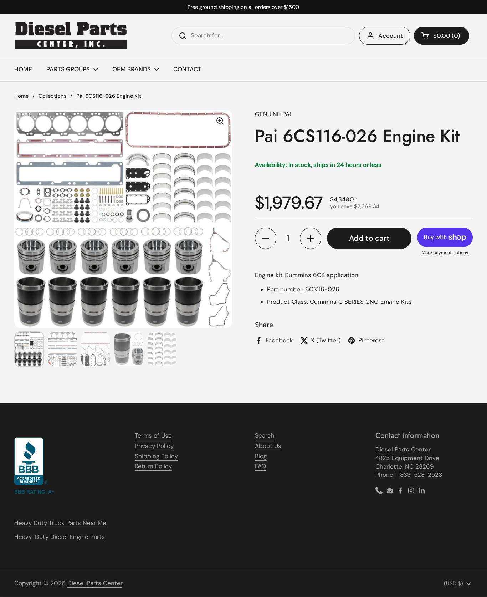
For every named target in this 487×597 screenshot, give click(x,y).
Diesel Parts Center (94, 583)
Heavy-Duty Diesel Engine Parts (59, 537)
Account (390, 36)
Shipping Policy (156, 456)
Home (21, 96)
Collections (52, 96)
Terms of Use (153, 435)
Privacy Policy (154, 446)
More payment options (445, 253)
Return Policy (153, 466)
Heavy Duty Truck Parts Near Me (60, 523)
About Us (268, 446)
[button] (441, 36)
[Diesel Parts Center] (71, 35)
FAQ (260, 466)
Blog (261, 456)
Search (265, 435)
